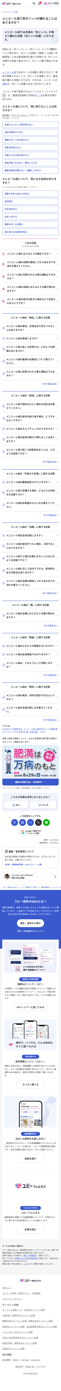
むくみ (39, 95)
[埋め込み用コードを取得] (30, 822)
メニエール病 (9, 72)
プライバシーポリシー (20, 115)
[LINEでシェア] (46, 822)
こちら (26, 1264)
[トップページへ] (30, 1282)
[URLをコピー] (14, 822)
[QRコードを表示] (22, 822)
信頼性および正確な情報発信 (25, 1258)
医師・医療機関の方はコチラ (30, 931)
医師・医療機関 (29, 1256)
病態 (4, 83)
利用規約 (5, 115)
